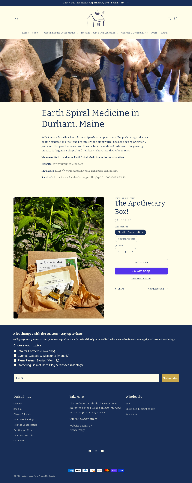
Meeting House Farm (29, 476)
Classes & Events (23, 414)
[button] (17, 18)
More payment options (141, 278)
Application (132, 414)
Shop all (18, 409)
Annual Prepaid (128, 240)
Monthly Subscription (130, 232)
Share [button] (121, 289)
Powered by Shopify (47, 476)
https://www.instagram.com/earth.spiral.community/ (86, 170)
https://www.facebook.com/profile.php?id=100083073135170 (90, 177)
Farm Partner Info (23, 435)
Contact (18, 403)
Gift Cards (19, 440)
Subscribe (170, 378)
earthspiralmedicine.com (67, 164)
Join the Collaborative (25, 425)
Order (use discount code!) (140, 409)
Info (128, 403)
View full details (155, 289)
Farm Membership (24, 419)
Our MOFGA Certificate (83, 418)
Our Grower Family (24, 430)
